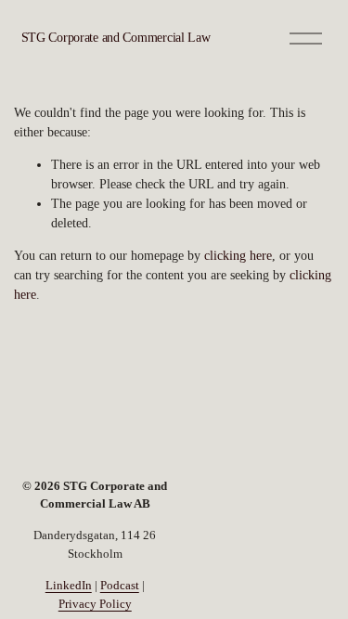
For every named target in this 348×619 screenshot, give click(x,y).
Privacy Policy (95, 604)
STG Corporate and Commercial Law (116, 38)
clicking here (238, 256)
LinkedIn (68, 585)
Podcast (119, 585)
